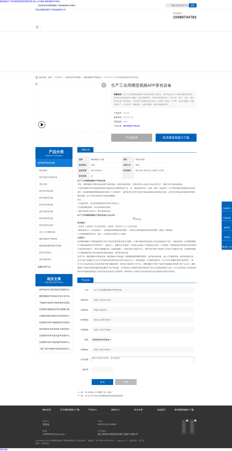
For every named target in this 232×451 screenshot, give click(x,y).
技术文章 (138, 28)
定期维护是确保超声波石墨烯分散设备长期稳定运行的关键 (55, 309)
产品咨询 (132, 137)
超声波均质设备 (46, 204)
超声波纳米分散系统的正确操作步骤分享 (55, 289)
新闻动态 (115, 28)
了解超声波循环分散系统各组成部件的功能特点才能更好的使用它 (55, 303)
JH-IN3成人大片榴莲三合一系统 (98, 392)
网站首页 (45, 28)
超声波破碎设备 (46, 198)
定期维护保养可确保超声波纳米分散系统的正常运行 (55, 342)
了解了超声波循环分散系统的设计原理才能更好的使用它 (55, 349)
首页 (50, 77)
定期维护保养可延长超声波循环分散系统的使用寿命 (55, 335)
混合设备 (43, 184)
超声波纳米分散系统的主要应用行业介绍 (55, 329)
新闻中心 (115, 410)
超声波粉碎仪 (45, 259)
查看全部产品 (44, 267)
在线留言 (184, 28)
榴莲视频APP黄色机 (92, 77)
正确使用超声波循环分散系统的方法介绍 (55, 316)
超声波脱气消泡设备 (48, 177)
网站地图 (4, 449)
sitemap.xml (122, 440)
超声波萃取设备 (46, 191)
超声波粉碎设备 (46, 218)
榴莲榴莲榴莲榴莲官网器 (50, 245)
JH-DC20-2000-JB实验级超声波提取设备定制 (104, 396)
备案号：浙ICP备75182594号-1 (101, 440)
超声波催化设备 (46, 225)
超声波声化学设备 (73, 77)
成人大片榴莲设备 (47, 232)
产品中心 (92, 28)
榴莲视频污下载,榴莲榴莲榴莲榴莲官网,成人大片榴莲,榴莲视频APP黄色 (30, 1)
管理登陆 (45, 443)
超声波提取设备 (46, 211)
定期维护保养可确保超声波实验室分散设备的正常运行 (55, 322)
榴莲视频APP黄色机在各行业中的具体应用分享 (55, 296)
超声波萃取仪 (45, 252)
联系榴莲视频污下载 (161, 28)
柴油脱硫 (43, 170)
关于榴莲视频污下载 (69, 28)
